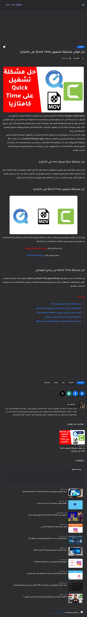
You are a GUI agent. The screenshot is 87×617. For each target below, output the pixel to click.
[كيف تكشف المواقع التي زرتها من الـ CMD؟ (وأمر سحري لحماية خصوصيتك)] (75, 586)
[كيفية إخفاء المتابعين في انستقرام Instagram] (75, 563)
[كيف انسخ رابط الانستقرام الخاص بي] (75, 528)
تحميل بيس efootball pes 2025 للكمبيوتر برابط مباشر (47, 515)
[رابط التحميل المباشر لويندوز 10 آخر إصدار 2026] (75, 551)
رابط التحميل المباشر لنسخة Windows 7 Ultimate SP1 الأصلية (44, 492)
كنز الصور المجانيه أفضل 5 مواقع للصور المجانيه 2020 (58, 321)
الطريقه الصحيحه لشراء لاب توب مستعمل (63, 317)
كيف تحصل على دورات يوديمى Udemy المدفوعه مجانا (58, 313)
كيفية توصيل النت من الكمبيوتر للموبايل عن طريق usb (47, 538)
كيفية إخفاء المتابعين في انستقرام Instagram (50, 562)
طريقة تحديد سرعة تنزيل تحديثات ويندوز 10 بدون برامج (58, 308)
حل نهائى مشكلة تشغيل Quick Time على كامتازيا (72, 449)
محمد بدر (76, 58)
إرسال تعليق (76, 469)
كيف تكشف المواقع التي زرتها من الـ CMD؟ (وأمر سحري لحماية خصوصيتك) (40, 585)
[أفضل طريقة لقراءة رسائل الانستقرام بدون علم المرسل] (75, 574)
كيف (63, 382)
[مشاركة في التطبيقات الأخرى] (56, 393)
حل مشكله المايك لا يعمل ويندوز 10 (66, 304)
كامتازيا (80, 47)
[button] (75, 393)
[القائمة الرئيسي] (83, 5)
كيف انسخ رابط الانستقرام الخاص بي (53, 527)
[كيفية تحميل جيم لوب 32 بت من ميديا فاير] (75, 504)
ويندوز (56, 382)
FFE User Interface (35, 256)
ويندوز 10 (47, 382)
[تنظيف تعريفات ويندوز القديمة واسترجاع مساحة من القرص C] (75, 598)
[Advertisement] (43, 29)
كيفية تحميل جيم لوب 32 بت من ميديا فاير (52, 503)
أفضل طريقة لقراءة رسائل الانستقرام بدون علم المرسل (47, 573)
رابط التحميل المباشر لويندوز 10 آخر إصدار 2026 (50, 550)
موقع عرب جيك (14, 5)
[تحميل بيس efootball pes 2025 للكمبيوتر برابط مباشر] (75, 516)
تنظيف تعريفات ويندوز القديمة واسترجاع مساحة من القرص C (45, 597)
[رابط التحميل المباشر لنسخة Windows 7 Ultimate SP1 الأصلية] (75, 493)
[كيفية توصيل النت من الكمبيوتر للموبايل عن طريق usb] (75, 539)
